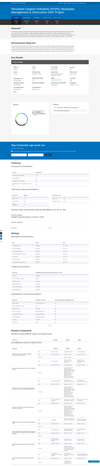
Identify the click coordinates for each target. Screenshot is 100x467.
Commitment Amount (18, 82)
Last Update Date (36, 87)
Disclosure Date (36, 72)
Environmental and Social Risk (58, 82)
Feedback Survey (94, 461)
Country (15, 72)
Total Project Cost (18, 78)
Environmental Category (38, 82)
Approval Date (54, 72)
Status (34, 67)
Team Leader (54, 67)
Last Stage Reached (18, 87)
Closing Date (73, 82)
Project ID (15, 67)
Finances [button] (37, 21)
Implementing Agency (37, 78)
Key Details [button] (26, 21)
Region (52, 78)
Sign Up (48, 155)
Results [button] (57, 21)
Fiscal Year (73, 78)
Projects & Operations (21, 3)
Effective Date (73, 72)
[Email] (1, 230)
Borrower (72, 67)
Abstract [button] (16, 21)
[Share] (1, 235)
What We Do (13, 3)
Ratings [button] (47, 21)
